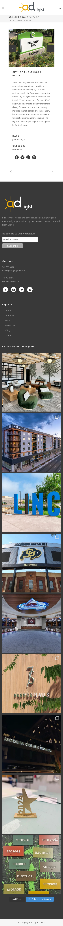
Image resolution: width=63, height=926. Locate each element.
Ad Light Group (18, 17)
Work (7, 320)
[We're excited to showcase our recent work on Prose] (31, 382)
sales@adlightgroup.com (13, 270)
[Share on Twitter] (22, 157)
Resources (10, 325)
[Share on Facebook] (17, 157)
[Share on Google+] (28, 157)
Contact (9, 335)
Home (8, 310)
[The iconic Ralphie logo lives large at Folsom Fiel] (31, 563)
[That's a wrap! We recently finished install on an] (31, 744)
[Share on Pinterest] (34, 157)
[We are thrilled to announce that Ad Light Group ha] (31, 804)
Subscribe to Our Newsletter (18, 233)
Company (9, 315)
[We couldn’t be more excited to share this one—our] (31, 623)
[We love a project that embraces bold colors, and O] (31, 864)
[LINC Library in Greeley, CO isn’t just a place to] (31, 502)
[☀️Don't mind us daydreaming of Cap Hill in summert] (31, 683)
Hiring (7, 330)
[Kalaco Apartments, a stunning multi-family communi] (31, 442)
